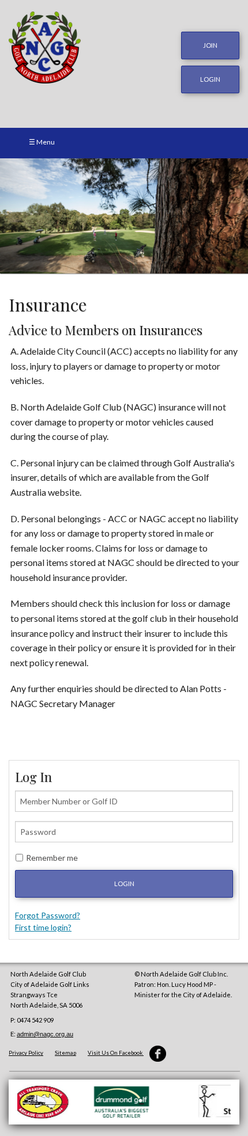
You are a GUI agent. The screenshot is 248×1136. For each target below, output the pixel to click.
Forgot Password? (47, 915)
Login (124, 883)
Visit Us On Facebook (116, 1053)
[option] (124, 215)
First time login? (43, 927)
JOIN (210, 45)
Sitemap (65, 1053)
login (210, 79)
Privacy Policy (26, 1053)
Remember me (52, 858)
